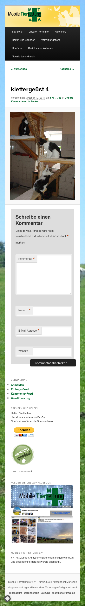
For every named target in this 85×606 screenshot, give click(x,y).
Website (23, 351)
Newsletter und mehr (23, 56)
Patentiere (60, 31)
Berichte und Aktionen (40, 48)
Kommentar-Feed (22, 393)
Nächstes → (67, 69)
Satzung (45, 593)
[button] (7, 598)
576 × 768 (55, 97)
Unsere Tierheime (38, 31)
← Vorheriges (19, 69)
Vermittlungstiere (50, 39)
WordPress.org (20, 398)
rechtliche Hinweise (64, 593)
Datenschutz (31, 593)
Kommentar (26, 258)
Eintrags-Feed (20, 389)
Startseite (17, 31)
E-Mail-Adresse (28, 330)
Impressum (16, 593)
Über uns (17, 48)
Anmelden (17, 385)
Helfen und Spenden (23, 39)
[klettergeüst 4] (42, 156)
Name (24, 310)
